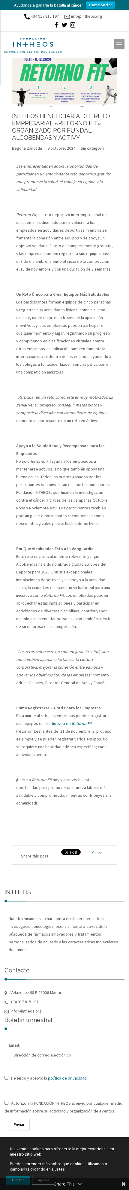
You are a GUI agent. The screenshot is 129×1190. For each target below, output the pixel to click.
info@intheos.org (86, 16)
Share (97, 852)
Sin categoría (92, 148)
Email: (14, 1045)
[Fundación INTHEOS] (33, 45)
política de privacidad (67, 1078)
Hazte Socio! (100, 4)
